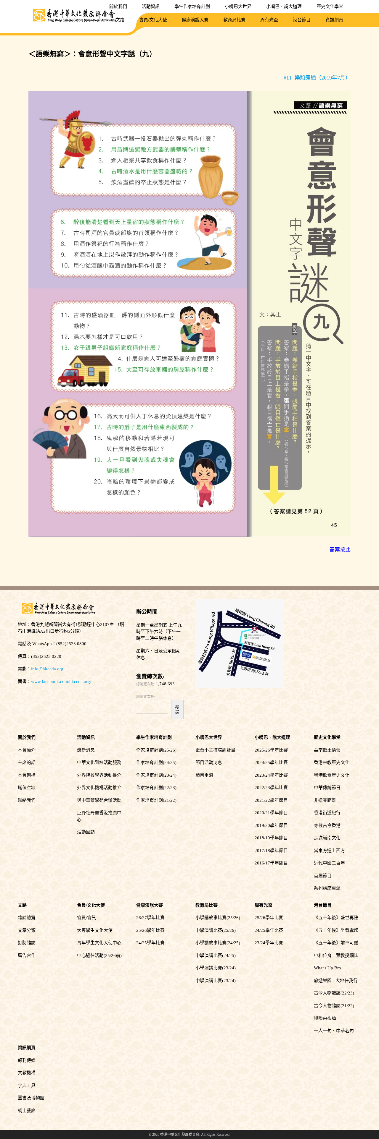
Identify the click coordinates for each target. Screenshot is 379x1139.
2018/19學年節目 (271, 837)
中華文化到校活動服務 (99, 762)
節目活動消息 (208, 762)
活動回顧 (86, 832)
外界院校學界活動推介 (99, 775)
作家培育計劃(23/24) (156, 775)
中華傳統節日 (327, 787)
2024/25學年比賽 (271, 762)
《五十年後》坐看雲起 (336, 930)
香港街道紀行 (327, 812)
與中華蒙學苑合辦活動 (99, 800)
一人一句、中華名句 (334, 1030)
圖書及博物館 (31, 1098)
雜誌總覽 (27, 917)
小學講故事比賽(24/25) (217, 942)
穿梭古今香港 (327, 825)
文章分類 (27, 930)
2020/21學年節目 (271, 812)
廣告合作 (27, 955)
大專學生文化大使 (95, 930)
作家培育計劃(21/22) (156, 800)
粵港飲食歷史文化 (331, 775)
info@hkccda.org (47, 668)
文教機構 (27, 1072)
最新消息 (86, 750)
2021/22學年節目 (271, 800)
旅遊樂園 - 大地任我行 (336, 980)
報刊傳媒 (27, 1060)
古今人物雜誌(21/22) (334, 1005)
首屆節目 (323, 875)
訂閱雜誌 (27, 942)
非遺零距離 (325, 800)
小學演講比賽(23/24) (215, 968)
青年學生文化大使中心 (99, 942)
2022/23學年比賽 (271, 787)
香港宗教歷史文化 (331, 762)
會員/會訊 (86, 917)
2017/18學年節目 (271, 850)
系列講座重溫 (327, 888)
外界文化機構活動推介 (99, 787)
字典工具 (27, 1085)
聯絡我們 (27, 800)
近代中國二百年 (329, 863)
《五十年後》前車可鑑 (336, 942)
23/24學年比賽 (269, 942)
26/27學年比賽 (150, 917)
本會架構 (27, 775)
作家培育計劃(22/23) (156, 787)
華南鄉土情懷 (327, 750)
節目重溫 (204, 775)
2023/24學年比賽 (271, 775)
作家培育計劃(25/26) (156, 750)
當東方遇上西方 (329, 850)
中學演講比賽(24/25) (215, 955)
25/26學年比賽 (150, 930)
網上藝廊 (27, 1110)
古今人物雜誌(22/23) (334, 993)
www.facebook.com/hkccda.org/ (61, 681)
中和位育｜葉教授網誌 (336, 955)
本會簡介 (27, 750)
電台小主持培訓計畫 (215, 750)
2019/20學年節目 (271, 825)
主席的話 (27, 762)
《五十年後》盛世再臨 (336, 917)
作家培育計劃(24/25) (156, 762)
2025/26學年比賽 (271, 750)
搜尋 (177, 709)
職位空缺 (27, 787)
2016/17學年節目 (271, 863)
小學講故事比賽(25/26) (217, 917)
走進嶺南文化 (327, 837)
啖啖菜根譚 (325, 1018)
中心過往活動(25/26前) (99, 955)
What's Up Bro (327, 968)
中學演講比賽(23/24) (215, 980)
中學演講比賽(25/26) (215, 930)
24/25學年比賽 (150, 942)
